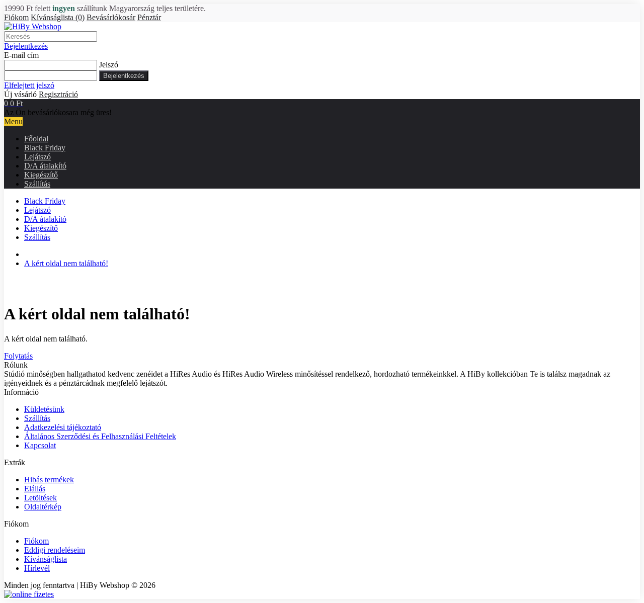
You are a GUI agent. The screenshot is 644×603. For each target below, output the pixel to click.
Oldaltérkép (42, 506)
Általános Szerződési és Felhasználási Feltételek (100, 436)
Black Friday (44, 147)
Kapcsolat (40, 445)
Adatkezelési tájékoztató (62, 427)
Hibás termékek (49, 479)
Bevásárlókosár (111, 17)
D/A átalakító (45, 165)
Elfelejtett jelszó (29, 85)
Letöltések (40, 497)
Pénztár (149, 17)
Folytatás (18, 356)
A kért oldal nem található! (66, 263)
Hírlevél (37, 568)
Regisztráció (58, 94)
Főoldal (36, 138)
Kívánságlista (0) (58, 17)
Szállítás (37, 184)
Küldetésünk (44, 409)
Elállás (34, 488)
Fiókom (16, 17)
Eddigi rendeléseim (54, 550)
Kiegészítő (41, 174)
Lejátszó (37, 156)
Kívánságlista (45, 559)
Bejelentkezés (26, 46)
